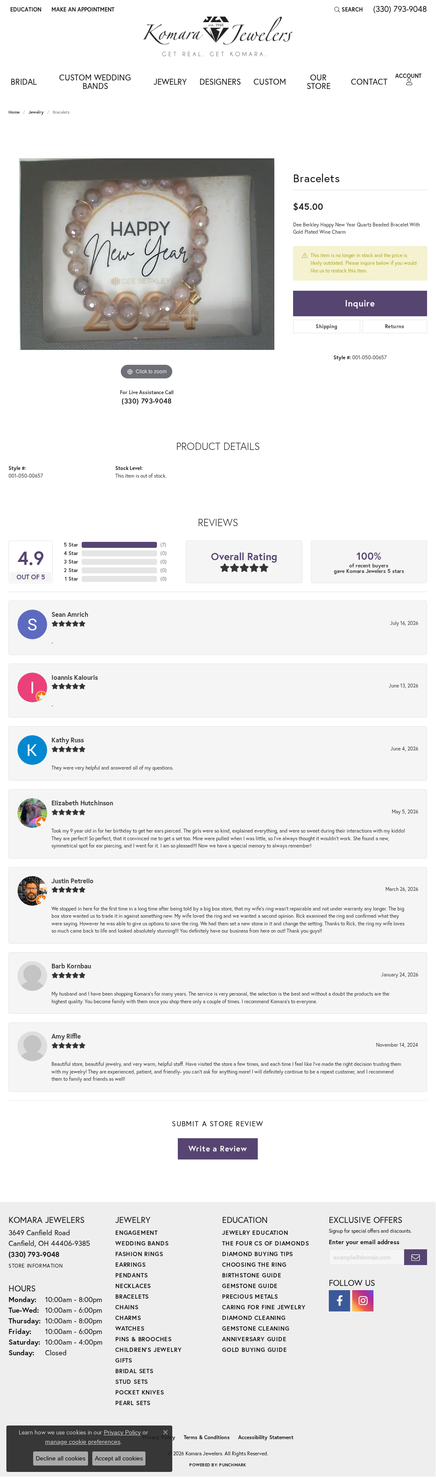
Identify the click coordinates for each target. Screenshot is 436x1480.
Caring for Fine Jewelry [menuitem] (263, 1307)
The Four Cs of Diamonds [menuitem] (265, 1243)
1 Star (71, 578)
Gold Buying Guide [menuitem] (254, 1349)
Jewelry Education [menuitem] (255, 1232)
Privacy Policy (122, 1432)
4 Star (71, 553)
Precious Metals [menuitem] (250, 1296)
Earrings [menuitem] (130, 1264)
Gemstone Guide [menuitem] (250, 1286)
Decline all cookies (60, 1458)
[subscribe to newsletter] (415, 1257)
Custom (270, 81)
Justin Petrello (72, 880)
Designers (220, 81)
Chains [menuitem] (127, 1307)
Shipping (326, 326)
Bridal (24, 81)
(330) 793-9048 (146, 400)
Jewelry (170, 81)
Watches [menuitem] (130, 1328)
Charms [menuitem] (128, 1318)
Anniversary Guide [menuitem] (254, 1339)
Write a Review (217, 1148)
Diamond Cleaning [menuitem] (254, 1318)
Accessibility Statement (266, 1437)
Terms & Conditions (207, 1437)
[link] (82, 9)
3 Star (71, 561)
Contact (369, 81)
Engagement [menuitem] (136, 1232)
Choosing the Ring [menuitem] (254, 1264)
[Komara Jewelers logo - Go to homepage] (217, 36)
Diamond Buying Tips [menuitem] (257, 1254)
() (163, 544)
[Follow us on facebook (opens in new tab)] (339, 1300)
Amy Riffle (66, 1036)
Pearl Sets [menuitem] (133, 1403)
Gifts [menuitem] (123, 1360)
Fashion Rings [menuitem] (139, 1254)
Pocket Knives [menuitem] (139, 1392)
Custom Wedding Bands (95, 81)
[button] (25, 9)
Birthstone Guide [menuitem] (252, 1275)
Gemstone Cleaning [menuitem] (256, 1328)
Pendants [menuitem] (131, 1275)
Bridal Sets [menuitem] (134, 1371)
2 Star (71, 570)
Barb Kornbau (71, 966)
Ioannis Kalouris (74, 677)
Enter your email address (364, 1242)
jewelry (36, 112)
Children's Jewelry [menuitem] (148, 1349)
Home (14, 112)
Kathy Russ (67, 740)
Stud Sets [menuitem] (131, 1381)
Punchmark (232, 1465)
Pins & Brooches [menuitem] (143, 1339)
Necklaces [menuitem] (133, 1286)
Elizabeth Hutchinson (82, 803)
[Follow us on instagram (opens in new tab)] (362, 1300)
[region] (146, 254)
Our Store (319, 81)
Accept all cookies (119, 1458)
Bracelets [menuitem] (132, 1296)
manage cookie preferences (82, 1441)
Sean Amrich (69, 614)
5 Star (71, 544)
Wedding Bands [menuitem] (141, 1243)
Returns (395, 326)
